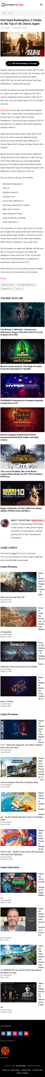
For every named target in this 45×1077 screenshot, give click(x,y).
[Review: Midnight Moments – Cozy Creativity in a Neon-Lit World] (18, 686)
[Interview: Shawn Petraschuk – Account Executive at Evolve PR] (18, 919)
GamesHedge (20, 1066)
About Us (6, 1070)
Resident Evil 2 (7, 289)
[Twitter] (9, 1033)
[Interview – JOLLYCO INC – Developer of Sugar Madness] (18, 883)
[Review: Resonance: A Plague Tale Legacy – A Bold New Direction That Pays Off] (18, 582)
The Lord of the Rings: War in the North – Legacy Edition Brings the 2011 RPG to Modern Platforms (21, 474)
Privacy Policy (15, 1070)
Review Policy (26, 1070)
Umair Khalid (5, 28)
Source (3, 278)
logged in (15, 553)
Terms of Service (22, 1073)
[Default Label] (20, 1033)
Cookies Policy (37, 1070)
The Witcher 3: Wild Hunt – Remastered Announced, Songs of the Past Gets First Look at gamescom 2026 (21, 332)
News (11, 13)
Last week (4, 110)
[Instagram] (15, 1033)
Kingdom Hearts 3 (8, 285)
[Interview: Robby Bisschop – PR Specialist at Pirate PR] (18, 992)
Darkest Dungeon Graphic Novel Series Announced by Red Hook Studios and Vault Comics (19, 437)
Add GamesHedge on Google (24, 63)
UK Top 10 (19, 289)
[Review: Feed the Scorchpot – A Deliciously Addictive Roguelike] (18, 617)
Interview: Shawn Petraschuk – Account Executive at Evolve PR (41, 922)
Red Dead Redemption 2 (26, 285)
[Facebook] (3, 1033)
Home (4, 13)
